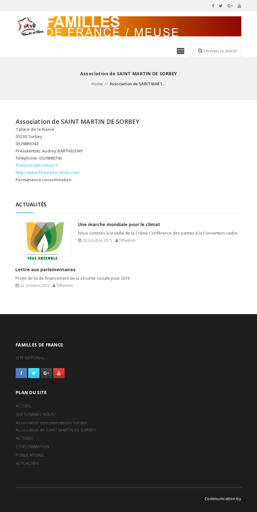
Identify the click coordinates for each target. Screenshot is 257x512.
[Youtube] (239, 5)
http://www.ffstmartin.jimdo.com (47, 172)
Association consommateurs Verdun (52, 422)
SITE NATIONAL (30, 358)
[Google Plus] (230, 5)
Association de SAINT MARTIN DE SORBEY (56, 430)
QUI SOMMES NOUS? (36, 414)
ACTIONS (24, 438)
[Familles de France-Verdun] (128, 26)
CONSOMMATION (33, 446)
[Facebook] (213, 5)
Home (97, 84)
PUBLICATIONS (30, 455)
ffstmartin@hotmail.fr (37, 165)
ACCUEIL (24, 406)
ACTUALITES (27, 463)
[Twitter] (221, 5)
